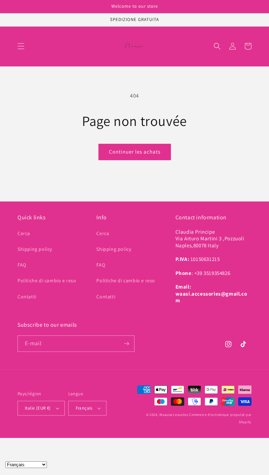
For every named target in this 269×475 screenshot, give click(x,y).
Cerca (24, 233)
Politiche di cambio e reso (47, 280)
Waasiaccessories (173, 414)
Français (84, 408)
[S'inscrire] (126, 343)
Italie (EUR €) (38, 408)
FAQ (22, 265)
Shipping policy (35, 249)
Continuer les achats (134, 151)
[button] (21, 46)
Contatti (27, 296)
